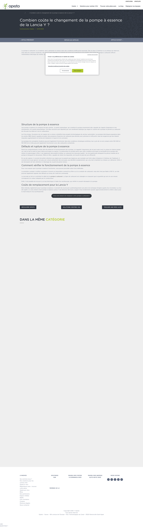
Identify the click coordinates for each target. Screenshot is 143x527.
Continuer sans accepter (92, 54)
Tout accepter (77, 70)
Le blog (120, 6)
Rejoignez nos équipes (133, 6)
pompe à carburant (57, 176)
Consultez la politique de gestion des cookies (58, 66)
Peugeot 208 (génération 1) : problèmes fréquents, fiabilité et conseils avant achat (59, 375)
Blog (27, 13)
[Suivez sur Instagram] (121, 479)
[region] (72, 64)
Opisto (74, 6)
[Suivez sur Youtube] (115, 479)
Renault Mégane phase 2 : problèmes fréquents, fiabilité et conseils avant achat (57, 454)
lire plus (24, 299)
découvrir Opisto (28, 207)
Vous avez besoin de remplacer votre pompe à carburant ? (71, 195)
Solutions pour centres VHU (89, 6)
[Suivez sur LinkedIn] (118, 479)
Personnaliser (65, 70)
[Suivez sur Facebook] (108, 479)
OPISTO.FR (137, 1)
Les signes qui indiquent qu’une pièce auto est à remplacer (48, 296)
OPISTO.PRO (129, 1)
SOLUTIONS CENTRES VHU (71, 207)
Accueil (22, 13)
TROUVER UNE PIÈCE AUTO (113, 207)
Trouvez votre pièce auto (108, 6)
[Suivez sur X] (111, 479)
